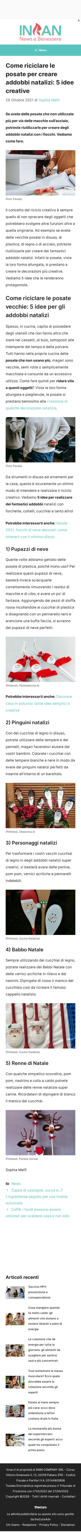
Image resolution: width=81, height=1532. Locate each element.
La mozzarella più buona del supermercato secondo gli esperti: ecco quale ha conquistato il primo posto (45, 1439)
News (16, 1183)
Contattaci (68, 1496)
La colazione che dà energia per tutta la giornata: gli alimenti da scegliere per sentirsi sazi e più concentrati (44, 1349)
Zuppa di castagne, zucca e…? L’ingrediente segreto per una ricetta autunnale (36, 1196)
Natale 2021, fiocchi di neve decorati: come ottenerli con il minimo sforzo (36, 530)
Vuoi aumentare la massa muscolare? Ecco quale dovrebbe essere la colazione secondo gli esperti (45, 1381)
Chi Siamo (13, 1525)
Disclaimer (68, 1525)
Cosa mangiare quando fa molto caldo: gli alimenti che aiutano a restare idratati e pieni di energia (45, 1318)
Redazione (29, 1525)
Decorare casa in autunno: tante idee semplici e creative (39, 703)
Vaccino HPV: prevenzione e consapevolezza (39, 1292)
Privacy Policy (48, 1525)
